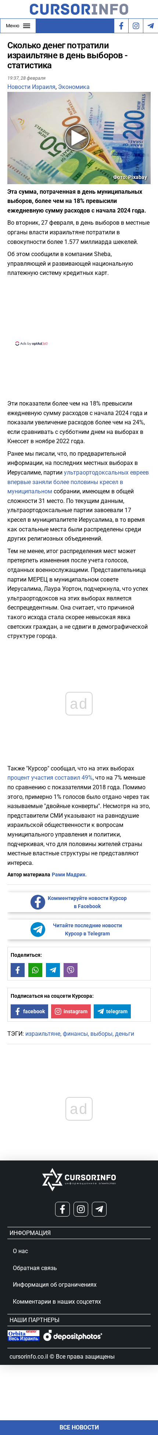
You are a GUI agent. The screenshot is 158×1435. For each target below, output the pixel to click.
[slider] (42, 181)
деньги (124, 1033)
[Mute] (23, 179)
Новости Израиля (31, 86)
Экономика (74, 86)
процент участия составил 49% (50, 777)
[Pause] (13, 179)
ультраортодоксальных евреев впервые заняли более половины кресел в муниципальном (78, 482)
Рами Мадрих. (69, 874)
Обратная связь (35, 1268)
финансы (75, 1033)
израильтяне (42, 1033)
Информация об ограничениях (55, 1284)
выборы (101, 1033)
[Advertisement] (79, 310)
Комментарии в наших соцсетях (57, 1301)
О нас (20, 1251)
